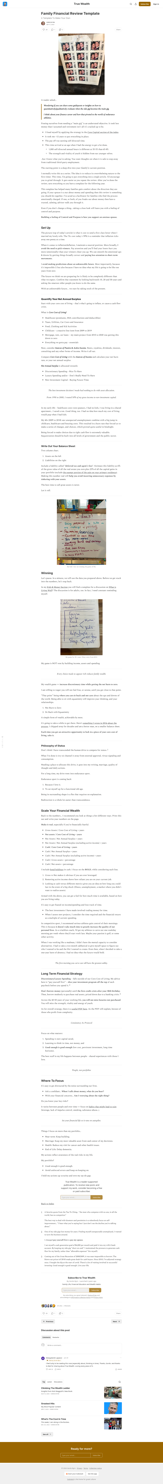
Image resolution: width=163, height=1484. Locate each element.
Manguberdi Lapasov (54, 1358)
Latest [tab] (49, 1382)
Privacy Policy (98, 1297)
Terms (85, 1468)
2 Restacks (67, 1306)
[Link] (38, 228)
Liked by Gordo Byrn (55, 1360)
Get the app (92, 1474)
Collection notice (95, 1468)
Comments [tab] (46, 1337)
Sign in (156, 4)
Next (115, 1321)
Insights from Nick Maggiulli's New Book (56, 1391)
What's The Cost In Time (53, 1419)
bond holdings (56, 869)
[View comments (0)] (62, 1412)
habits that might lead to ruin (102, 1106)
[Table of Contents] (2, 742)
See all (45, 1434)
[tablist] (50, 1337)
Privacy (79, 1468)
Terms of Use (92, 1295)
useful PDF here (79, 1009)
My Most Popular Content (51, 1407)
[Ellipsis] (121, 1357)
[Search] (131, 4)
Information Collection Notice (81, 1297)
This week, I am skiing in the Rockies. (55, 1422)
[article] (81, 1392)
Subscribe (145, 4)
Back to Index (47, 1203)
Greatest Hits (48, 1403)
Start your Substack (75, 1474)
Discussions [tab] (58, 1382)
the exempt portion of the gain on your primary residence (89, 472)
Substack (70, 1479)
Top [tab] (43, 1382)
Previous (49, 1321)
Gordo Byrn (50, 22)
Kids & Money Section (57, 587)
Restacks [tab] (56, 1337)
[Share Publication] (136, 4)
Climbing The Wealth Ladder (55, 1388)
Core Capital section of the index (102, 132)
